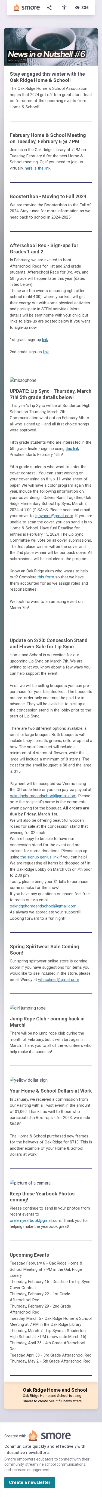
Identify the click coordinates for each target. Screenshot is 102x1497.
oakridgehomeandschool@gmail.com (43, 795)
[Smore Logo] (27, 7)
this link (72, 448)
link (45, 339)
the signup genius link (39, 857)
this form (46, 577)
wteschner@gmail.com (58, 979)
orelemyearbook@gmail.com (35, 1220)
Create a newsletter (30, 1482)
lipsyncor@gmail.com (54, 515)
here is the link (37, 168)
